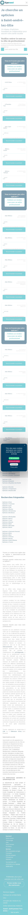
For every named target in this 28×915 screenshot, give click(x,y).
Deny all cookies (14, 461)
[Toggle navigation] (26, 2)
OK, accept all (14, 458)
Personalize (14, 464)
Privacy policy (14, 467)
